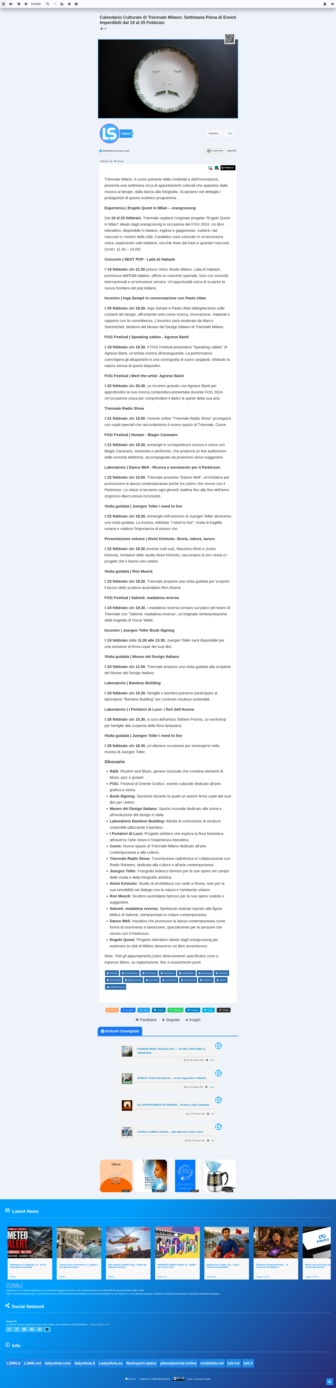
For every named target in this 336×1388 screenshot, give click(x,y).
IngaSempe (206, 973)
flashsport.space (141, 1363)
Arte (230, 133)
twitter (145, 1010)
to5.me (233, 1363)
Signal (209, 1010)
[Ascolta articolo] (209, 151)
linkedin (160, 1010)
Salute (212, 1087)
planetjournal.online (178, 1363)
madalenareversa (117, 987)
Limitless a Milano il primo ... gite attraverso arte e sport (170, 1131)
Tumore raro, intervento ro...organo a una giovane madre (78, 1266)
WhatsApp (177, 1010)
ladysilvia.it (85, 1363)
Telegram (194, 1010)
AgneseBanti (115, 980)
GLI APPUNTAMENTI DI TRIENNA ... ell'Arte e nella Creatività (173, 1104)
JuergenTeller (171, 980)
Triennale (113, 973)
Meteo (13, 1276)
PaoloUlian (223, 973)
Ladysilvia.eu (111, 1363)
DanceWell (153, 980)
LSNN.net (32, 1363)
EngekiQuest (169, 973)
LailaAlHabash (188, 973)
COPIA (113, 1010)
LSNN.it (13, 1363)
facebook (129, 1010)
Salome (222, 980)
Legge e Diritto (263, 1276)
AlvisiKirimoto (189, 980)
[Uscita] (332, 4)
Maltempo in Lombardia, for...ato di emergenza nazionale (28, 1266)
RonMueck (207, 980)
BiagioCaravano (134, 980)
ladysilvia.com (58, 1363)
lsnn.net (131, 1379)
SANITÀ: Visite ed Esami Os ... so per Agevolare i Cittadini (171, 1078)
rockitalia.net (212, 1363)
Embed (225, 1010)
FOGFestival (150, 973)
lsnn (126, 133)
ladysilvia (213, 133)
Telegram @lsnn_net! (99, 1324)
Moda (212, 1060)
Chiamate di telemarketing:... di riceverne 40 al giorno (272, 1266)
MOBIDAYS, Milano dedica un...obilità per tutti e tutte (177, 1266)
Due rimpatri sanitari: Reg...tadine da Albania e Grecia (127, 1266)
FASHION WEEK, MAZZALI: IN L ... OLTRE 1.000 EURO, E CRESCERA (171, 1051)
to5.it (248, 1363)
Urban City (162, 1276)
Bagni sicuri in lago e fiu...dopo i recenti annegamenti (223, 1266)
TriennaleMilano (131, 973)
